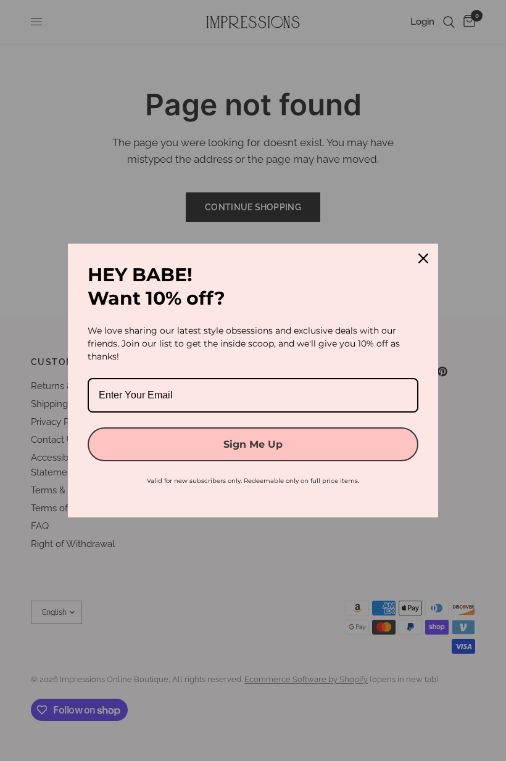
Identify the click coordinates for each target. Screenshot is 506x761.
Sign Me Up (253, 444)
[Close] (423, 258)
